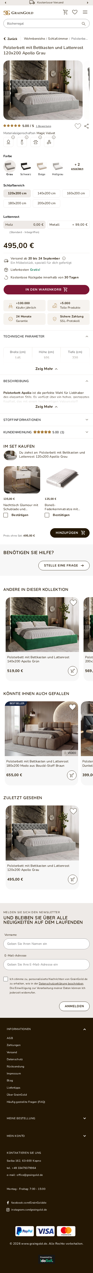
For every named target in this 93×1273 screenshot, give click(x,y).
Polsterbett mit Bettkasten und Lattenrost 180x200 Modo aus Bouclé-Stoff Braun (37, 763)
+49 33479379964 (24, 1168)
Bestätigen (20, 515)
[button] (77, 166)
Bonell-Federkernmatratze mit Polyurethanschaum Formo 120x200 (61, 507)
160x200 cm (76, 193)
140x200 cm (46, 193)
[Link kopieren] (86, 126)
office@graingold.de (30, 1175)
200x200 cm (46, 203)
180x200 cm (17, 203)
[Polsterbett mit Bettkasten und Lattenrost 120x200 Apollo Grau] (10, 455)
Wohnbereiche (34, 39)
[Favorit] (75, 12)
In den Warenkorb (44, 289)
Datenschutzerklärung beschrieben (61, 983)
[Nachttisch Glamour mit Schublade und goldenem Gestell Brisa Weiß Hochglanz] (22, 480)
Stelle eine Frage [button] (61, 565)
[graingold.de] (18, 13)
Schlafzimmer (58, 39)
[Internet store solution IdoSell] (46, 1259)
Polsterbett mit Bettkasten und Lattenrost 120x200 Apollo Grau (38, 868)
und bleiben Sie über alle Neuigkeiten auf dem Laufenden (43, 919)
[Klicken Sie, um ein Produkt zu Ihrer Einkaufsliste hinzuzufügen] (78, 126)
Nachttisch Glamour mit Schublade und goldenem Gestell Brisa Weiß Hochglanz (20, 507)
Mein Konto (16, 1136)
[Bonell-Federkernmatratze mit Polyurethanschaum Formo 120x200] (63, 480)
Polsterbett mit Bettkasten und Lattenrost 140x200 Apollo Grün (38, 659)
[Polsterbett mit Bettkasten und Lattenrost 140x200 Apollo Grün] (42, 624)
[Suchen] (81, 23)
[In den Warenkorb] (72, 671)
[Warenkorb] (65, 12)
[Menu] (85, 12)
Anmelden (74, 1006)
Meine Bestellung (21, 1118)
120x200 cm (17, 193)
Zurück (12, 39)
